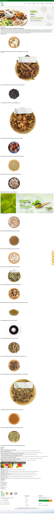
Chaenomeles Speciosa (36, 29)
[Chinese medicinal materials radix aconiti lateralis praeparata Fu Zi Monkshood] (14, 365)
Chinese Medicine (3, 484)
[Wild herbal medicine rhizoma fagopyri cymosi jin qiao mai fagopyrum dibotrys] (14, 293)
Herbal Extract (17, 508)
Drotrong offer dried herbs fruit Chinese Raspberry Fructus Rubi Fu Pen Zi (13, 356)
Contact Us (47, 3)
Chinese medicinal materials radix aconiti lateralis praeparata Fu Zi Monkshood (14, 374)
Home (25, 3)
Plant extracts (30, 508)
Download (42, 3)
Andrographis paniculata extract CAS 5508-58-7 (9, 320)
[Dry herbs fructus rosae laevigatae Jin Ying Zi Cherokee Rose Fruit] (14, 147)
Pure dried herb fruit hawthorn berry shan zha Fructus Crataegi (11, 138)
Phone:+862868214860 (5, 500)
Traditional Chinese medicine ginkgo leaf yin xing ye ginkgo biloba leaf (13, 445)
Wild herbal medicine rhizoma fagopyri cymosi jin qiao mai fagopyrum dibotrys (14, 302)
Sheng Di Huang (3, 480)
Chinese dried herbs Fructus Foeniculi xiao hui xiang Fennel (11, 174)
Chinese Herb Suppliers (4, 483)
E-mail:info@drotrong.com (4, 0)
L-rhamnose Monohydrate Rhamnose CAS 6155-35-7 (10, 338)
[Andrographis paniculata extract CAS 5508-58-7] (14, 311)
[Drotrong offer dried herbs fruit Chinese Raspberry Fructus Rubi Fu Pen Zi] (14, 347)
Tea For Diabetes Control (4, 485)
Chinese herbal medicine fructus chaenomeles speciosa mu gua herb (12, 84)
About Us (26, 499)
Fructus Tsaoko (41, 29)
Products (34, 3)
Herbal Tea (34, 508)
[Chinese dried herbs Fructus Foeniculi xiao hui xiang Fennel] (14, 165)
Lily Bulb (2, 486)
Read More (2, 52)
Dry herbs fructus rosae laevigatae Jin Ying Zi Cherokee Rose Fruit (12, 156)
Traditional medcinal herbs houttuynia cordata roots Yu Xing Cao (12, 409)
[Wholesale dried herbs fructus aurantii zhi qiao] (14, 183)
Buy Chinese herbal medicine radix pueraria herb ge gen (10, 266)
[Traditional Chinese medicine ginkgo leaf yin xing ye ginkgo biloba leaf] (14, 436)
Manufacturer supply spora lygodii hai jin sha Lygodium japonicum (12, 427)
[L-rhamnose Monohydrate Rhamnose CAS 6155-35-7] (14, 329)
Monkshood (49, 29)
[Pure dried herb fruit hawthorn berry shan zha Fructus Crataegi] (23, 120)
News (38, 3)
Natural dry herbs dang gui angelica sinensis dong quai (10, 230)
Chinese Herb (37, 508)
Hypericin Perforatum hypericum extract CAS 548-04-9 (10, 248)
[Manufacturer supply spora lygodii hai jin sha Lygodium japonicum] (14, 418)
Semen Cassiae (46, 29)
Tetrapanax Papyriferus (4, 487)
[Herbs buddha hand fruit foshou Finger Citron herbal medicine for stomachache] (14, 42)
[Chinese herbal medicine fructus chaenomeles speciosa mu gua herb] (27, 68)
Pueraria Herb (2, 488)
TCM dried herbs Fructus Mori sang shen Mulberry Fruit (10, 102)
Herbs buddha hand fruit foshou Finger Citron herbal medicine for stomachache (14, 51)
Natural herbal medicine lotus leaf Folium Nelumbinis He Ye (11, 284)
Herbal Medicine (21, 508)
